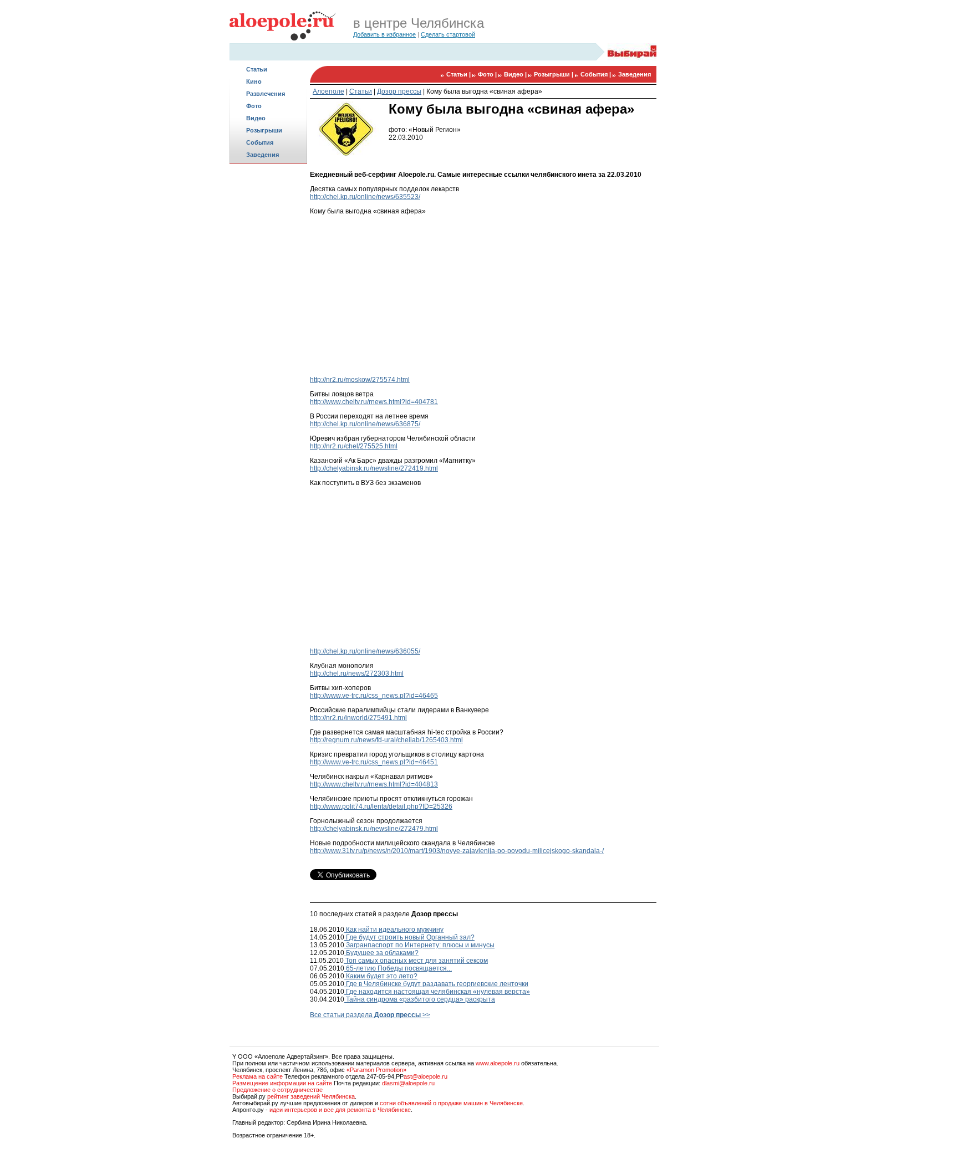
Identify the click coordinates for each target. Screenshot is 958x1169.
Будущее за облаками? (381, 953)
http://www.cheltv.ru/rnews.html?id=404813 (374, 784)
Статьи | (459, 74)
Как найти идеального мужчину (394, 929)
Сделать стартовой (448, 34)
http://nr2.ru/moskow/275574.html (360, 380)
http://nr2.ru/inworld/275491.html (358, 718)
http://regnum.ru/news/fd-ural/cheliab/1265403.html (386, 740)
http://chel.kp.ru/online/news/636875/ (365, 424)
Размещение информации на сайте (282, 1083)
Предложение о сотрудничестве (277, 1089)
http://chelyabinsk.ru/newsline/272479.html (374, 829)
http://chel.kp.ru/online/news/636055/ (365, 651)
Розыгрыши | (554, 74)
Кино (254, 81)
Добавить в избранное (384, 34)
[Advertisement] (268, 341)
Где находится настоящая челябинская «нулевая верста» (437, 992)
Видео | (516, 74)
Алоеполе (328, 91)
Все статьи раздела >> (370, 1015)
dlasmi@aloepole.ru (408, 1083)
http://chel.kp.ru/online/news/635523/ (365, 197)
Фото (254, 106)
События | (596, 74)
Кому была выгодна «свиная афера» (484, 91)
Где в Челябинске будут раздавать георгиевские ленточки (436, 984)
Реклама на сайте (257, 1076)
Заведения (262, 154)
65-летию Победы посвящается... (398, 968)
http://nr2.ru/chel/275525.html (354, 446)
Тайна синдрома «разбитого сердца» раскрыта (419, 999)
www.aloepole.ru (497, 1063)
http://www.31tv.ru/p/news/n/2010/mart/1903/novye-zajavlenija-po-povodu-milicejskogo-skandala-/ (457, 851)
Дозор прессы (399, 91)
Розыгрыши (264, 130)
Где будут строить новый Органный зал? (409, 937)
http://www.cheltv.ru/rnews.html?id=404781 (374, 402)
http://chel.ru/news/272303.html (357, 673)
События (259, 142)
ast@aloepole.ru (425, 1076)
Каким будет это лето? (380, 976)
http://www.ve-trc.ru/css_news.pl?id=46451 (374, 762)
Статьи (256, 69)
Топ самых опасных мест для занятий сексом (416, 960)
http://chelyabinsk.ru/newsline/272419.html (374, 468)
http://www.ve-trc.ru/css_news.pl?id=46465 (374, 696)
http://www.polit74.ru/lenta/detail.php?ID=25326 (381, 806)
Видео (256, 118)
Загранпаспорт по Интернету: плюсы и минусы (419, 945)
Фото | (488, 74)
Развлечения (265, 93)
